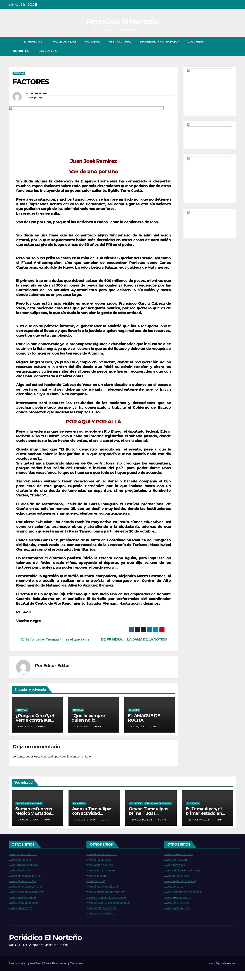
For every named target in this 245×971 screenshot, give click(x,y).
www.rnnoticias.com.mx (101, 908)
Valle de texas (65, 41)
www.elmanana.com (99, 859)
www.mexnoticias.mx (177, 897)
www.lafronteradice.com (101, 913)
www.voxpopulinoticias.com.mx (106, 897)
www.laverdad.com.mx (100, 870)
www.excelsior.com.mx (178, 854)
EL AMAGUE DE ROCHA (144, 718)
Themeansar (76, 963)
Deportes (21, 51)
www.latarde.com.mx (99, 865)
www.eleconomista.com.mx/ (26, 891)
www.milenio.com (20, 870)
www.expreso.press (176, 875)
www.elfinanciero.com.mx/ (25, 886)
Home (209, 963)
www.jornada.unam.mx (23, 865)
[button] (227, 46)
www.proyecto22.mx (177, 908)
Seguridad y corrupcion (160, 41)
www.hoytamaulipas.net (24, 902)
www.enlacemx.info (176, 902)
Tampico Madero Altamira (29, 803)
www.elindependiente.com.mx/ (105, 891)
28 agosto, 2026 (28, 819)
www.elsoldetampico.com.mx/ (183, 891)
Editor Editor (39, 93)
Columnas (195, 41)
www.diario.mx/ (173, 886)
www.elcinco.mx (96, 875)
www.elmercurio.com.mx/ (180, 881)
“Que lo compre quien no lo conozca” (88, 720)
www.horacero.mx (20, 908)
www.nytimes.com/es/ (22, 881)
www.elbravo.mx (174, 865)
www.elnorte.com (20, 859)
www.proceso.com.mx (23, 854)
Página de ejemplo (225, 963)
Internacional (120, 41)
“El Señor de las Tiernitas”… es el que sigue (54, 639)
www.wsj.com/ (95, 881)
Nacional (92, 41)
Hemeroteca (47, 51)
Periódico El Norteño (122, 21)
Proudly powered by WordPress (25, 963)
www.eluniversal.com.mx (25, 875)
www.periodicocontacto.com (182, 870)
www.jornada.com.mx (22, 897)
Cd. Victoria (79, 803)
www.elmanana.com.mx (101, 854)
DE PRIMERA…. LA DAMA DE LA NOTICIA (134, 639)
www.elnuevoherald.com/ (102, 886)
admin (41, 726)
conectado (48, 756)
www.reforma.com (175, 859)
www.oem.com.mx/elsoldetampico (108, 902)
